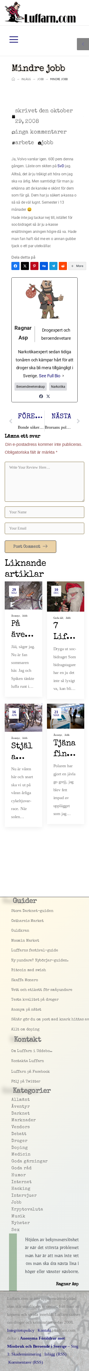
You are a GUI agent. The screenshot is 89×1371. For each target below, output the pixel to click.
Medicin (12, 1154)
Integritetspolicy (21, 1330)
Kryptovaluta (12, 1209)
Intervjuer (12, 1196)
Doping (12, 1148)
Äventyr (15, 615)
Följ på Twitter (12, 1082)
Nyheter (12, 1223)
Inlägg (26, 79)
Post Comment (27, 547)
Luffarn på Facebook (12, 1072)
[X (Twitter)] (25, 266)
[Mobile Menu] (13, 39)
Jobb (40, 79)
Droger (12, 1141)
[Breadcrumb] (13, 79)
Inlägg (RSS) (55, 1354)
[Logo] (40, 12)
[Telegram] (53, 266)
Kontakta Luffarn (12, 1061)
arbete (24, 143)
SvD (61, 166)
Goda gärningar (12, 1161)
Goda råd (58, 617)
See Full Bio (49, 375)
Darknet (12, 1113)
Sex (12, 1230)
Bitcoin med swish (12, 970)
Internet (12, 1182)
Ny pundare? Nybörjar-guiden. (12, 961)
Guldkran (12, 931)
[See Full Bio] (63, 376)
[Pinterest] (34, 266)
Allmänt (12, 1100)
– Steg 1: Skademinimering (42, 1346)
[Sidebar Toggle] (83, 44)
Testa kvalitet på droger (12, 1000)
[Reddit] (63, 266)
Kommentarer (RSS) (25, 1362)
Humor (12, 1175)
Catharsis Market (12, 921)
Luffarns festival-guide (12, 951)
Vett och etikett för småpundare (12, 990)
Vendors (12, 1127)
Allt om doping (12, 1030)
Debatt (12, 1134)
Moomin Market (12, 941)
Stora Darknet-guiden (12, 911)
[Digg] (44, 266)
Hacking (12, 1189)
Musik (12, 1216)
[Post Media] (23, 595)
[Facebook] (15, 266)
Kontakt (44, 1330)
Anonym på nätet (12, 1010)
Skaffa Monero (12, 980)
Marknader (12, 1120)
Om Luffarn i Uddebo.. (12, 1051)
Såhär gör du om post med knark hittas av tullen (12, 1020)
